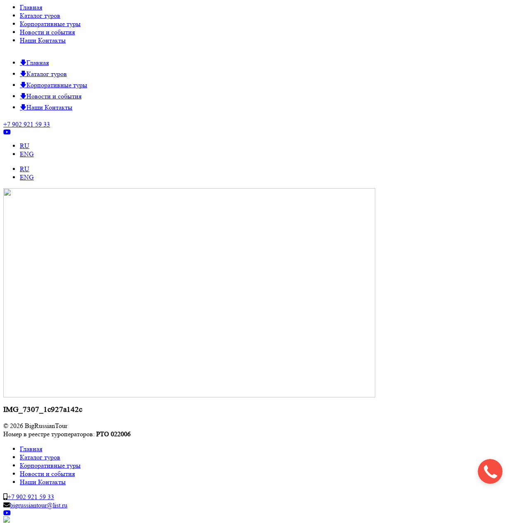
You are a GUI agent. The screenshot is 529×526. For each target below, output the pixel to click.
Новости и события (47, 32)
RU (24, 146)
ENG (27, 154)
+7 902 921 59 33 (26, 124)
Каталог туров (40, 15)
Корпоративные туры (50, 24)
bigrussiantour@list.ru (38, 505)
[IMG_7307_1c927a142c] (189, 395)
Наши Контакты (43, 40)
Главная (31, 7)
